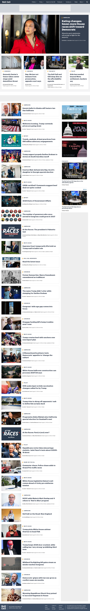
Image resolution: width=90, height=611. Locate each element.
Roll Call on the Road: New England (37, 514)
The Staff (53, 609)
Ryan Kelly (26, 219)
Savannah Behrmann (8, 84)
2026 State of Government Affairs (36, 201)
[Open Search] (87, 2)
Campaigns (66, 17)
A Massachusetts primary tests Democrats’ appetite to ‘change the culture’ (37, 355)
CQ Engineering (27, 251)
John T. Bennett (27, 129)
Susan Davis (50, 85)
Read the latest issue (31, 262)
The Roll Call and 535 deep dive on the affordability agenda (72, 181)
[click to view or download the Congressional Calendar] (74, 130)
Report (26, 136)
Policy (73, 71)
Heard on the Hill (29, 462)
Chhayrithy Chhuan (28, 144)
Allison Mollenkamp (75, 84)
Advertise (61, 605)
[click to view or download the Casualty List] (74, 149)
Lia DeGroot (26, 391)
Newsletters (47, 609)
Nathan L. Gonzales (67, 40)
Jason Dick (51, 84)
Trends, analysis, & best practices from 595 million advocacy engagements (38, 140)
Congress (7, 71)
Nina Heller (29, 84)
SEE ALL (85, 161)
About (46, 605)
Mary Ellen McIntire (42, 235)
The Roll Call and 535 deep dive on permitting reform (71, 207)
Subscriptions (61, 609)
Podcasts (52, 71)
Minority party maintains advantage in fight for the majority (71, 35)
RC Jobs (60, 607)
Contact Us (54, 605)
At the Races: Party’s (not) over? (35, 432)
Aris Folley (26, 327)
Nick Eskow (26, 175)
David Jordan (37, 567)
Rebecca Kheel (27, 583)
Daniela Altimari (27, 113)
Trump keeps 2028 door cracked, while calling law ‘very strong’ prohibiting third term (39, 547)
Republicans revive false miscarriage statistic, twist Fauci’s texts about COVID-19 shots (39, 450)
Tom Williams (27, 517)
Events (46, 607)
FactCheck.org (27, 455)
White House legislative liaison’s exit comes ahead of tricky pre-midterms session (37, 483)
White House (28, 120)
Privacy (53, 607)
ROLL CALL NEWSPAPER (30, 258)
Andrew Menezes (34, 422)
